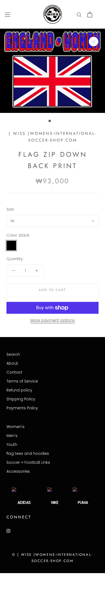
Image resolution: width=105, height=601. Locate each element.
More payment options (52, 320)
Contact (14, 372)
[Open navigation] (7, 14)
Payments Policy (22, 408)
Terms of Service (22, 381)
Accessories (18, 471)
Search (13, 354)
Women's (15, 426)
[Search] (79, 14)
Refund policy (19, 390)
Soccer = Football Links (28, 462)
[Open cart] (90, 14)
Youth (11, 444)
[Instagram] (8, 531)
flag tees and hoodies (27, 453)
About (12, 363)
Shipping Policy (20, 399)
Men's (12, 435)
